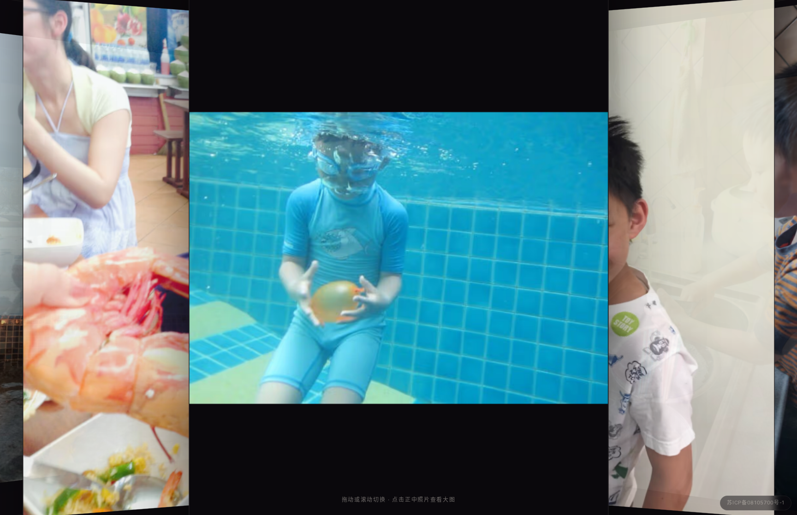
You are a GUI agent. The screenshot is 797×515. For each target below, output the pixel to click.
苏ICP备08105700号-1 (756, 502)
